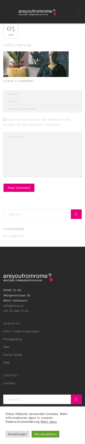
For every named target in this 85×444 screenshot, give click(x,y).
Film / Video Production (21, 331)
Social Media (12, 354)
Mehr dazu (49, 422)
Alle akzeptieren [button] (45, 434)
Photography (12, 339)
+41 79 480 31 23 (15, 311)
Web (6, 362)
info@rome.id (13, 305)
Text (6, 347)
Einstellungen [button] (17, 434)
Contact (9, 383)
